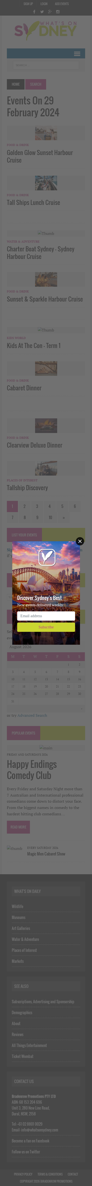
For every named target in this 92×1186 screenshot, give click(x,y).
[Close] (80, 541)
